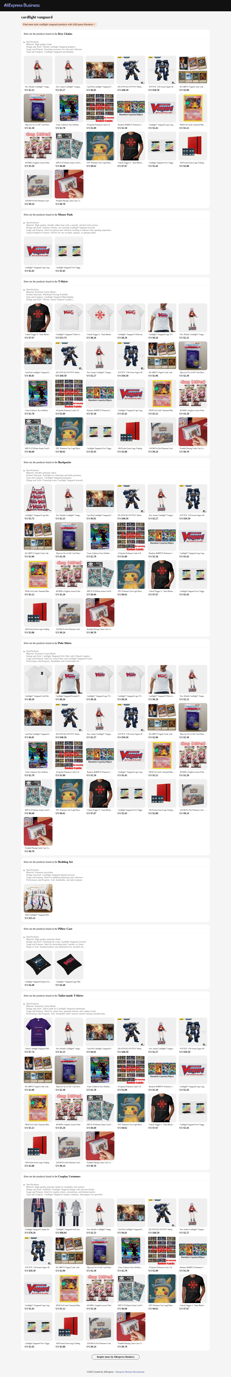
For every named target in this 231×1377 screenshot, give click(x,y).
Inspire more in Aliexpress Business (115, 1356)
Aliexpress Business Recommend (129, 1372)
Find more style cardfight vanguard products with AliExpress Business (58, 24)
